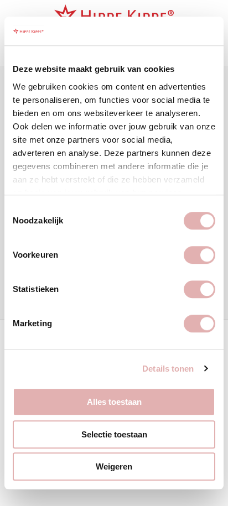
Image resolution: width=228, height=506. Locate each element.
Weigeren (114, 466)
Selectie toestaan (114, 434)
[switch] (199, 255)
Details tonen (168, 368)
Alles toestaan (114, 401)
